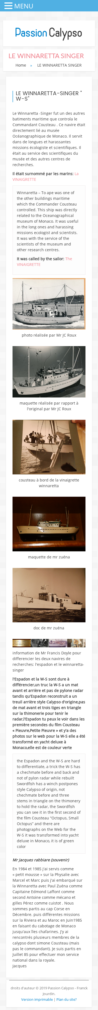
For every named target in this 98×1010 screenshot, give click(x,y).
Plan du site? (66, 999)
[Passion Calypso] (49, 40)
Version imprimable (37, 999)
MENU (23, 5)
